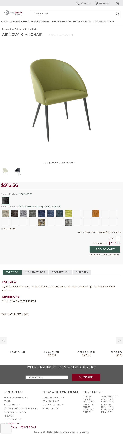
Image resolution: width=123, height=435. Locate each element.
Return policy (50, 408)
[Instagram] (50, 415)
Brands (77, 21)
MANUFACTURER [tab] (35, 272)
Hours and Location (15, 412)
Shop (12, 29)
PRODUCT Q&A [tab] (60, 272)
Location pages (12, 420)
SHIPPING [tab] (82, 272)
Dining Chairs (31, 29)
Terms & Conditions (53, 397)
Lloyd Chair (17, 352)
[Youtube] (55, 415)
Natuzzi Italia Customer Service (21, 408)
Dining (19, 29)
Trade (7, 401)
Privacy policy (51, 401)
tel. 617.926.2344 (12, 423)
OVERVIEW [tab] (12, 272)
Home (5, 29)
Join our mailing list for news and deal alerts (61, 367)
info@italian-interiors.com (20, 427)
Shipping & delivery (53, 405)
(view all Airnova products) (60, 35)
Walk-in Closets (39, 21)
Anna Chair (52, 352)
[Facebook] (45, 415)
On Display (90, 21)
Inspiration (106, 21)
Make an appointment (15, 397)
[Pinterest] (61, 415)
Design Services (61, 21)
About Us (9, 416)
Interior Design (12, 405)
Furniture (8, 21)
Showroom (104, 3)
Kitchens (21, 21)
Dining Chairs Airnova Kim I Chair (59, 163)
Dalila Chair (86, 352)
